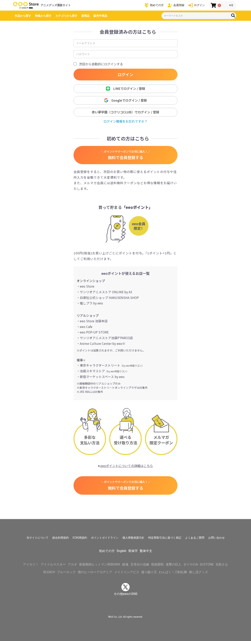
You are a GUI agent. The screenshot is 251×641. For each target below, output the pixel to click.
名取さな (222, 564)
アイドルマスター (53, 564)
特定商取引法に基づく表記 (164, 537)
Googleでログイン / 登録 (127, 100)
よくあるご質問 (194, 537)
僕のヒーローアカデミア (95, 572)
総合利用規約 (60, 537)
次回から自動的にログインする (101, 64)
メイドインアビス (126, 572)
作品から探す (23, 15)
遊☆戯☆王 (149, 572)
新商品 (85, 15)
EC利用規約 (80, 537)
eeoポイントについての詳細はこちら (126, 465)
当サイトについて (37, 537)
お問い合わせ (216, 537)
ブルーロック (66, 572)
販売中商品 (100, 15)
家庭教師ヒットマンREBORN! (99, 564)
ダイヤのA (190, 564)
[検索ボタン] (233, 15)
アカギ (72, 564)
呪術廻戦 (157, 564)
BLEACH (49, 572)
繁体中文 (146, 551)
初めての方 (107, 551)
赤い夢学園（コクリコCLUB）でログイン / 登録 (125, 112)
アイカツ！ (31, 564)
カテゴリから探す (66, 15)
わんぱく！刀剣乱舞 (173, 572)
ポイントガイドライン (104, 537)
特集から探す (43, 15)
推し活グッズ (198, 572)
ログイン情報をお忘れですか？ (125, 121)
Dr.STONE (207, 564)
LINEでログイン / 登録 (127, 88)
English (121, 551)
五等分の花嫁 (139, 564)
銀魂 (125, 564)
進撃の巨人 (173, 564)
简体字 (133, 551)
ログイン (125, 74)
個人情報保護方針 (133, 537)
